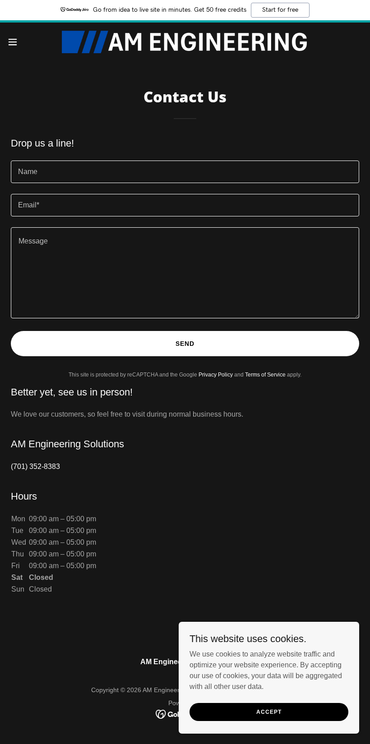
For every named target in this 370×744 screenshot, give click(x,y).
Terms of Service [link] (265, 375)
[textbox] (185, 172)
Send (185, 343)
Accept (268, 711)
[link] (185, 42)
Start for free (280, 10)
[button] (31, 42)
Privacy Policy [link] (216, 375)
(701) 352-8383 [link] (35, 466)
